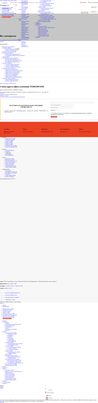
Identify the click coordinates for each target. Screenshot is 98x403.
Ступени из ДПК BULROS (25, 15)
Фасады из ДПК (9, 143)
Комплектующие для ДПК (44, 21)
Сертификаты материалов (11, 171)
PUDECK (10, 336)
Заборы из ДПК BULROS (11, 50)
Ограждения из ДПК (7, 53)
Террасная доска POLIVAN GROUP (25, 25)
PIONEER (10, 335)
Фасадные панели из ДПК (9, 78)
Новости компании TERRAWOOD (12, 40)
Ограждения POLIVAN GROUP (15, 343)
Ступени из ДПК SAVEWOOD (25, 17)
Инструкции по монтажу (11, 173)
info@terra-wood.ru (8, 288)
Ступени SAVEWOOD (46, 5)
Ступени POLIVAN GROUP (47, 3)
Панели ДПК (6, 56)
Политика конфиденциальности (12, 292)
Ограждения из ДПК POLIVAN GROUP (14, 55)
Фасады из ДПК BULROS (24, 46)
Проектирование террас (43, 34)
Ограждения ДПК (9, 342)
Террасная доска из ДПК (8, 68)
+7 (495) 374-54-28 (10, 286)
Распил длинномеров (43, 31)
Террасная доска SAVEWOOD (25, 28)
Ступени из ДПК (42, 2)
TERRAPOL (8, 152)
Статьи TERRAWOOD (10, 175)
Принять (2, 402)
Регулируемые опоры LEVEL (48, 16)
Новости (7, 330)
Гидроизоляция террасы (43, 36)
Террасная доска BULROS (25, 22)
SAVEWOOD (8, 154)
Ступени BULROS (45, 4)
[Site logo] (7, 10)
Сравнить (5, 383)
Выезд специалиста (42, 32)
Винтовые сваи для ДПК (44, 20)
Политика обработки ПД (11, 295)
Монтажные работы (42, 29)
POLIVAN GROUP (9, 150)
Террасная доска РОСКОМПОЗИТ (25, 37)
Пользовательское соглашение (12, 297)
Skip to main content (12, 0)
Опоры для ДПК (9, 144)
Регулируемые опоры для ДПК (45, 15)
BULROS (7, 151)
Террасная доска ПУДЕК (11, 75)
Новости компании (9, 176)
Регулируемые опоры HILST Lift (48, 19)
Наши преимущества (10, 325)
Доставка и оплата (42, 26)
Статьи (7, 328)
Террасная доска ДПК (10, 138)
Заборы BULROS (45, 9)
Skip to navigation (4, 0)
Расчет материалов (42, 33)
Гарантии (7, 174)
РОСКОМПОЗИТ (9, 155)
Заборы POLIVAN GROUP (47, 8)
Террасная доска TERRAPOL (25, 30)
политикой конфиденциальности (78, 113)
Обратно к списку (4, 95)
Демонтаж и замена (9, 158)
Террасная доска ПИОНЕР (25, 33)
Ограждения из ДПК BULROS (12, 54)
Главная (2, 40)
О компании (8, 170)
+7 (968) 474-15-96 (18, 286)
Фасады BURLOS (45, 14)
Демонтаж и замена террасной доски (46, 27)
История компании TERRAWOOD (13, 324)
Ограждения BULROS (46, 1)
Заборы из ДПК (42, 7)
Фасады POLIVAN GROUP (23, 43)
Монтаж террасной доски (11, 161)
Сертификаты (8, 326)
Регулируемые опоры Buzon (47, 17)
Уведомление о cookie (10, 299)
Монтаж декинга (42, 28)
